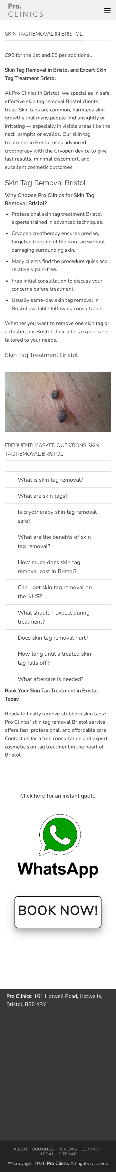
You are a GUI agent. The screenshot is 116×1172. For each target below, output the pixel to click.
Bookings (43, 1149)
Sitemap (68, 1154)
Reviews (67, 1149)
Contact (91, 1149)
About (21, 1149)
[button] (107, 10)
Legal (47, 1154)
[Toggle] (11, 480)
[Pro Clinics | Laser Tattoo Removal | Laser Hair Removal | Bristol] (25, 10)
